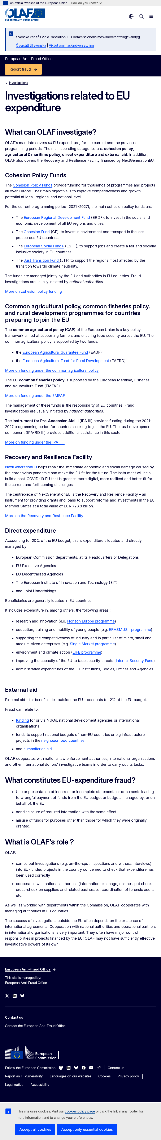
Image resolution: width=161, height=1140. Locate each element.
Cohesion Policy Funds (32, 185)
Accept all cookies (35, 1129)
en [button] (131, 16)
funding (22, 720)
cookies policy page (80, 1111)
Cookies (104, 1076)
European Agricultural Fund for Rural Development (65, 361)
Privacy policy (128, 1076)
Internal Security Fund (134, 660)
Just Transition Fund (42, 260)
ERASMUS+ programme (130, 629)
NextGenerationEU (21, 467)
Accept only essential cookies (87, 1129)
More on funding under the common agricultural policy (52, 370)
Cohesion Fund (37, 232)
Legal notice (14, 1084)
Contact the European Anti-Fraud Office (35, 1026)
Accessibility (39, 1084)
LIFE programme (87, 652)
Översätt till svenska (31, 45)
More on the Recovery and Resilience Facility (44, 516)
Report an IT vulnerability (24, 1076)
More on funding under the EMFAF (35, 395)
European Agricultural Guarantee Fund (55, 352)
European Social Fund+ (44, 246)
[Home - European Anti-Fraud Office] (30, 14)
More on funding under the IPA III (35, 442)
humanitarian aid (37, 749)
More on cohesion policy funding (33, 291)
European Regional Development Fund (57, 217)
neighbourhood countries (62, 740)
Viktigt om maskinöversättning (71, 45)
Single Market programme (92, 644)
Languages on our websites (70, 1076)
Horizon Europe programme (91, 621)
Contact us (116, 1068)
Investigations (18, 82)
